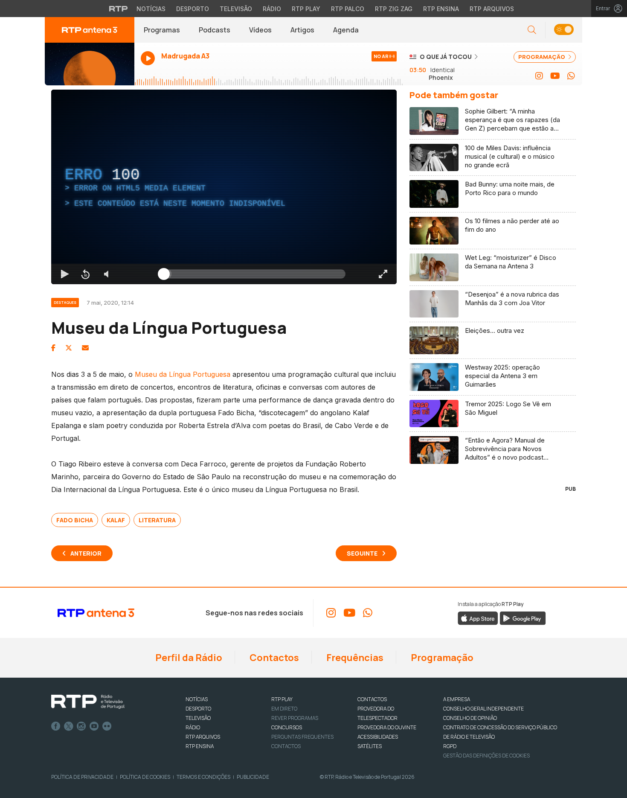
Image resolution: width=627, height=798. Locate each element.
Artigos (302, 30)
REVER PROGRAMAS (294, 718)
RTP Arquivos (492, 8)
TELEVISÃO (198, 718)
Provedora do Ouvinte (386, 727)
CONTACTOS (372, 699)
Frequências (354, 657)
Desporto (192, 8)
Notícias (150, 8)
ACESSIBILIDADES (377, 736)
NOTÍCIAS (197, 699)
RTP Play (306, 8)
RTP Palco (347, 8)
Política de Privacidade (82, 777)
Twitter (68, 726)
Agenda (346, 30)
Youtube (94, 726)
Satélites (369, 746)
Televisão (236, 8)
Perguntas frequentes (302, 736)
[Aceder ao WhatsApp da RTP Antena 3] (571, 76)
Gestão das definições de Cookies (486, 755)
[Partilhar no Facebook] (53, 347)
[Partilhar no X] (68, 347)
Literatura (157, 520)
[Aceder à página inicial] (89, 30)
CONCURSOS (286, 727)
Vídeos (260, 30)
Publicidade (253, 777)
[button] (563, 30)
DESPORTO (198, 708)
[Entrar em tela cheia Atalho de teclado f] (383, 274)
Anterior (86, 553)
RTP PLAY (282, 699)
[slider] (254, 274)
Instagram (81, 726)
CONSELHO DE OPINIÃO (470, 718)
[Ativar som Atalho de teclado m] (106, 274)
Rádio (272, 8)
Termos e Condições (203, 777)
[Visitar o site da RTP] (118, 8)
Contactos (273, 657)
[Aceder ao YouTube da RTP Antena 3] (555, 76)
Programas (162, 30)
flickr (107, 726)
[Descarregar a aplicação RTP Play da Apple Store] (478, 617)
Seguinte (362, 553)
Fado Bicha (74, 520)
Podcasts (214, 30)
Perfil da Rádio (188, 657)
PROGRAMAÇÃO (542, 57)
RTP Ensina (441, 8)
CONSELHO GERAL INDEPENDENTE (483, 708)
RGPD (449, 746)
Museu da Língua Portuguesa (182, 374)
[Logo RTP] (88, 702)
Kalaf (116, 520)
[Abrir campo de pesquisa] (532, 30)
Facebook (56, 726)
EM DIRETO (284, 708)
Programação (441, 657)
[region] (224, 187)
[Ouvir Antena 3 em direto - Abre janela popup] (89, 64)
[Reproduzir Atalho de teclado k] (65, 274)
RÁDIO (193, 727)
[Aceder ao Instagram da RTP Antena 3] (539, 76)
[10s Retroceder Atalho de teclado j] (85, 274)
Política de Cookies (145, 777)
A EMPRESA (456, 699)
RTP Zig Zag (393, 8)
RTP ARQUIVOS (203, 736)
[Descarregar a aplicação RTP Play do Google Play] (522, 617)
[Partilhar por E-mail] (85, 347)
